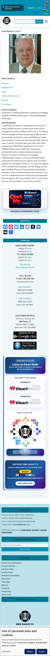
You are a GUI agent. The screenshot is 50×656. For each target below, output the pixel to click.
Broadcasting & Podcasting (11, 563)
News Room (6, 579)
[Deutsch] (47, 4)
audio (29, 249)
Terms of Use (6, 595)
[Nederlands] (47, 1)
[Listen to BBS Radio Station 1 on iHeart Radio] (25, 388)
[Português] (47, 7)
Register (31, 8)
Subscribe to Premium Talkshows (12, 8)
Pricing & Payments (8, 566)
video (29, 257)
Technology (6, 104)
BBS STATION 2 (25, 299)
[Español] (47, 10)
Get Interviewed (7, 572)
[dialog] (25, 641)
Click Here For (25, 264)
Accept (42, 652)
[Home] (7, 21)
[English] (45, 1)
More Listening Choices (25, 267)
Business (5, 83)
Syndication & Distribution (11, 575)
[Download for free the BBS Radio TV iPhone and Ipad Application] (25, 345)
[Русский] (45, 10)
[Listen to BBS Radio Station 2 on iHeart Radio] (25, 402)
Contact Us (5, 588)
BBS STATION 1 (25, 287)
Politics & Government (10, 96)
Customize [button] (6, 652)
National (5, 100)
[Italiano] (45, 7)
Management (7, 87)
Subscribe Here (25, 483)
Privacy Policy (6, 591)
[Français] (45, 4)
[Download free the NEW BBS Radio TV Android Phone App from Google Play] (25, 335)
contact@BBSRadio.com (21, 524)
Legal (4, 92)
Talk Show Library (8, 569)
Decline (30, 652)
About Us (5, 585)
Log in (39, 8)
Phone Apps (6, 582)
